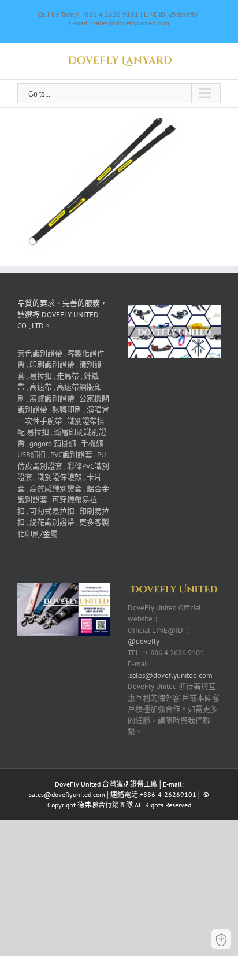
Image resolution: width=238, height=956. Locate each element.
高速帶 (40, 387)
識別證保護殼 (59, 477)
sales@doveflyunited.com (171, 675)
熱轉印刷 (67, 409)
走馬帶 (68, 376)
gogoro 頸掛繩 (52, 444)
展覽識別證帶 (52, 398)
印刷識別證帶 (52, 364)
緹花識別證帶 (52, 522)
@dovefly (143, 641)
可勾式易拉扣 (52, 511)
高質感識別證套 (55, 489)
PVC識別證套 (71, 455)
